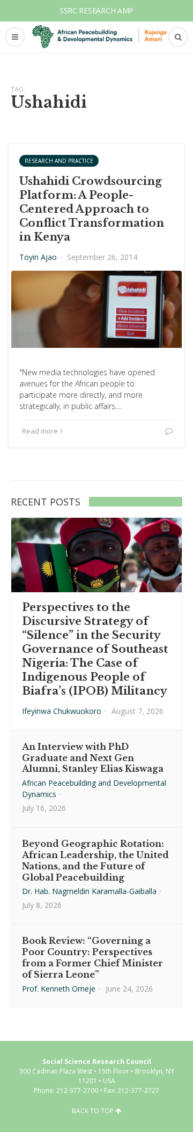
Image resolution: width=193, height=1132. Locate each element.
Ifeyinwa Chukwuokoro (61, 711)
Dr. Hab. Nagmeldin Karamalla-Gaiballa (89, 891)
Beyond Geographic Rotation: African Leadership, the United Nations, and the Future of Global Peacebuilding (95, 860)
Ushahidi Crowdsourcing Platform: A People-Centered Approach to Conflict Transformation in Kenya (91, 209)
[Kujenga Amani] (99, 36)
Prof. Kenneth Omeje (58, 989)
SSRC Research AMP (96, 10)
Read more (40, 431)
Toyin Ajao (38, 257)
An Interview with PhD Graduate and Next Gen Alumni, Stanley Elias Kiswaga (93, 757)
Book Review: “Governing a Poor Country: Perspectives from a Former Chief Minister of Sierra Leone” (92, 957)
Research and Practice (59, 161)
